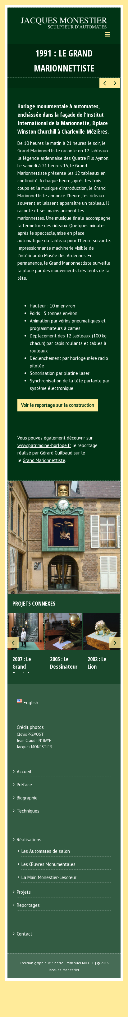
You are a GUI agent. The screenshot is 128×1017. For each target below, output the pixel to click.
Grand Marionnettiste (44, 460)
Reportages (28, 905)
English (30, 702)
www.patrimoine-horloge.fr (44, 445)
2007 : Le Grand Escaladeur (24, 666)
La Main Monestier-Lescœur (48, 877)
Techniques (28, 811)
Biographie (27, 798)
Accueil (24, 771)
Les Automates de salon (45, 851)
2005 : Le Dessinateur (63, 662)
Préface (24, 785)
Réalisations (29, 840)
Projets (24, 892)
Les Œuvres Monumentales (48, 864)
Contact (24, 934)
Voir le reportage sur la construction (57, 405)
